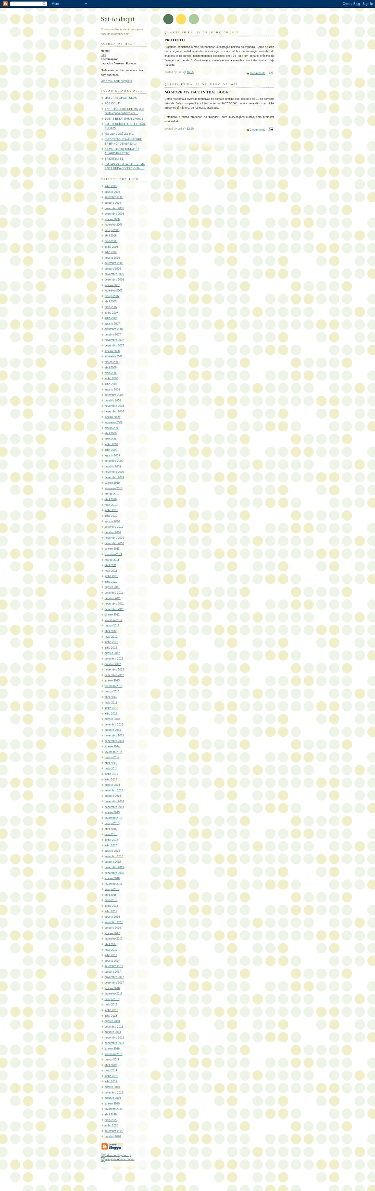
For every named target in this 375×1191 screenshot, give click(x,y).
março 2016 (112, 889)
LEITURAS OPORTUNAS (121, 97)
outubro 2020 (113, 1136)
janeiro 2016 (112, 878)
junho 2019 (111, 1075)
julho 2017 (111, 955)
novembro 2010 (114, 537)
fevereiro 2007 (113, 290)
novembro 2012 (114, 669)
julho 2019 (111, 1081)
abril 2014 (111, 762)
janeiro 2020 (112, 1103)
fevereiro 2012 (113, 620)
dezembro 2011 (114, 609)
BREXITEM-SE (114, 158)
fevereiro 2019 (113, 1054)
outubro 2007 (113, 334)
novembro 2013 (114, 735)
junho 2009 (111, 444)
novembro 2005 (114, 208)
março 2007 (112, 296)
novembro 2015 (114, 867)
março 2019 (112, 1059)
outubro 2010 (113, 532)
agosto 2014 (112, 784)
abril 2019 (111, 1065)
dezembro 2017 (114, 982)
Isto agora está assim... (119, 133)
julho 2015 (111, 845)
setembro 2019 (114, 1092)
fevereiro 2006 (113, 224)
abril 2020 (111, 1114)
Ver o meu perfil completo (116, 80)
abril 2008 (111, 367)
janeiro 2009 (112, 416)
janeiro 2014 (112, 746)
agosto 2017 (112, 960)
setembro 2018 (114, 1026)
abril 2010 (111, 499)
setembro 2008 (114, 394)
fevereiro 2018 (113, 993)
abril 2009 (111, 433)
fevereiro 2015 (113, 817)
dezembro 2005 (114, 213)
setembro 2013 (114, 724)
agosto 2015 (112, 850)
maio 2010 (111, 504)
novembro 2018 (114, 1037)
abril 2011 (110, 565)
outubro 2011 (113, 598)
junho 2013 (111, 707)
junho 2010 (111, 510)
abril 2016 (111, 894)
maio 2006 (111, 241)
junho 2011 (111, 576)
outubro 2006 (113, 268)
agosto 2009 (112, 455)
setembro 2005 (114, 197)
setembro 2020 (114, 1130)
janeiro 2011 (112, 548)
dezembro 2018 (114, 1042)
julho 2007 (111, 317)
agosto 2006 (112, 257)
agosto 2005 (112, 191)
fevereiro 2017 (113, 938)
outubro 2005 (113, 202)
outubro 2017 (113, 971)
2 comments (257, 129)
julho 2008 (111, 383)
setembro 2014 (114, 790)
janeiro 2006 (112, 219)
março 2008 (112, 361)
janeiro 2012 (112, 614)
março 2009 (112, 427)
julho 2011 (111, 581)
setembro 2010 (114, 526)
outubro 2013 (113, 729)
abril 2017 (111, 944)
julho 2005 (111, 186)
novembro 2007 (114, 339)
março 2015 (112, 823)
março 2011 (112, 559)
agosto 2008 (112, 389)
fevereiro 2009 (113, 422)
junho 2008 (111, 378)
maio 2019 (111, 1070)
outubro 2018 (113, 1031)
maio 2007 (111, 307)
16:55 (190, 72)
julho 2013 (111, 713)
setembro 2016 (114, 922)
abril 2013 (111, 696)
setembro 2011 (114, 592)
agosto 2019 (112, 1086)
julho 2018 (111, 1015)
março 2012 (112, 625)
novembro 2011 (114, 603)
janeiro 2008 (112, 351)
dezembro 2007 (114, 345)
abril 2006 (111, 235)
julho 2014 (111, 779)
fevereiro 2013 (113, 686)
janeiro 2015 (112, 812)
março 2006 (112, 230)
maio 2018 (111, 1004)
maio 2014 (111, 768)
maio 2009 (111, 438)
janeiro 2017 (112, 933)
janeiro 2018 (112, 988)
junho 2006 (111, 246)
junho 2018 (111, 1010)
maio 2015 (111, 834)
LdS (103, 55)
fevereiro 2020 (113, 1108)
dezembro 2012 (114, 675)
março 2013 (112, 691)
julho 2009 (111, 449)
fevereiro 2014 (113, 751)
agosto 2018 (112, 1020)
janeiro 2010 (112, 482)
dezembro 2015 (114, 872)
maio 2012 (111, 636)
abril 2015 (111, 828)
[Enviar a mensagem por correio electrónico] (270, 73)
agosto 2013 (112, 718)
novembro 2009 (114, 471)
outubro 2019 (113, 1097)
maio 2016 (111, 900)
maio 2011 (111, 570)
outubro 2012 (113, 664)
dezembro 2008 (114, 411)
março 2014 (112, 757)
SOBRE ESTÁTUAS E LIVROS (124, 118)
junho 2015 (111, 839)
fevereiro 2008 (113, 356)
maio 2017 (111, 949)
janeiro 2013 (112, 680)
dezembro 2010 (114, 543)
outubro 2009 (113, 466)
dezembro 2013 (114, 740)
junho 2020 (111, 1125)
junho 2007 (111, 312)
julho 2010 (111, 515)
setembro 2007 (114, 328)
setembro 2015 (114, 856)
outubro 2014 (113, 795)
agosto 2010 (112, 521)
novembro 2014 (114, 801)
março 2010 (112, 493)
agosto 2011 (112, 587)
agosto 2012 (112, 652)
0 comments (257, 73)
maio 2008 (111, 372)
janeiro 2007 (112, 285)
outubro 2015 (113, 861)
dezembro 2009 (114, 477)
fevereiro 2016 (113, 883)
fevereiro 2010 (113, 488)
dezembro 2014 (114, 806)
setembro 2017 (114, 966)
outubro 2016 (113, 927)
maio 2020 (111, 1120)
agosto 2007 (112, 323)
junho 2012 (111, 641)
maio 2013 (111, 702)
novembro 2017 (114, 976)
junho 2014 (111, 773)
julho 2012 (111, 647)
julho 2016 (111, 911)
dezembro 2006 (114, 279)
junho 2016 (111, 905)
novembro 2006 (114, 273)
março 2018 (112, 999)
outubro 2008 (113, 400)
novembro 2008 (114, 405)
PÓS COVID (112, 103)
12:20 (190, 128)
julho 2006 (111, 252)
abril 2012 (111, 631)
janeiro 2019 (112, 1048)
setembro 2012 (114, 658)
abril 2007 (111, 301)
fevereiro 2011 (113, 554)
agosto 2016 (112, 916)
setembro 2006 (114, 262)
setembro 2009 (114, 460)
